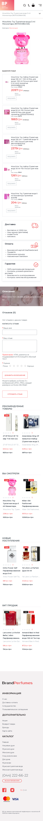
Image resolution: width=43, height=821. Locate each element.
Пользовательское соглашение (15, 709)
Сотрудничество (9, 706)
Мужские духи (8, 749)
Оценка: (6, 363)
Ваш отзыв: (8, 338)
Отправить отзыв (14, 394)
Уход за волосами (9, 756)
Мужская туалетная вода (12, 766)
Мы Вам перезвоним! (12, 781)
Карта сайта (7, 731)
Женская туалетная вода (12, 770)
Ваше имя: (7, 328)
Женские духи (13, 28)
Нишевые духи (8, 746)
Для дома (6, 759)
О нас (4, 699)
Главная (5, 742)
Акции (4, 721)
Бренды (5, 727)
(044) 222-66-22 (29, 5)
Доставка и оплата (10, 702)
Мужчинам (6, 763)
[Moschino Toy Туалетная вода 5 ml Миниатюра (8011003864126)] (21, 48)
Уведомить (11, 98)
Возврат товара (8, 724)
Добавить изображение (15, 375)
